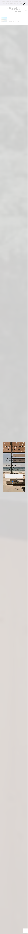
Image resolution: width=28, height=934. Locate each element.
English (15, 484)
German (15, 481)
